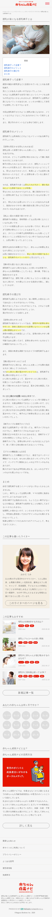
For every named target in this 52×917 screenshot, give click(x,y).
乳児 (27, 662)
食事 (35, 642)
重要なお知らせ (9, 841)
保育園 (21, 625)
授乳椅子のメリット (12, 68)
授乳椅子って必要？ (12, 65)
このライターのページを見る (26, 603)
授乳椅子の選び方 (11, 71)
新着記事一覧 (26, 692)
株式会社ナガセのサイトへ (33, 909)
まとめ (7, 74)
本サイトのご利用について (14, 848)
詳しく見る (26, 825)
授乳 (27, 625)
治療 (30, 676)
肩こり (36, 676)
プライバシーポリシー (12, 854)
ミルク (21, 662)
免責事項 (6, 875)
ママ (20, 642)
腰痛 (42, 676)
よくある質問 (8, 861)
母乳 (32, 625)
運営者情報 (7, 868)
